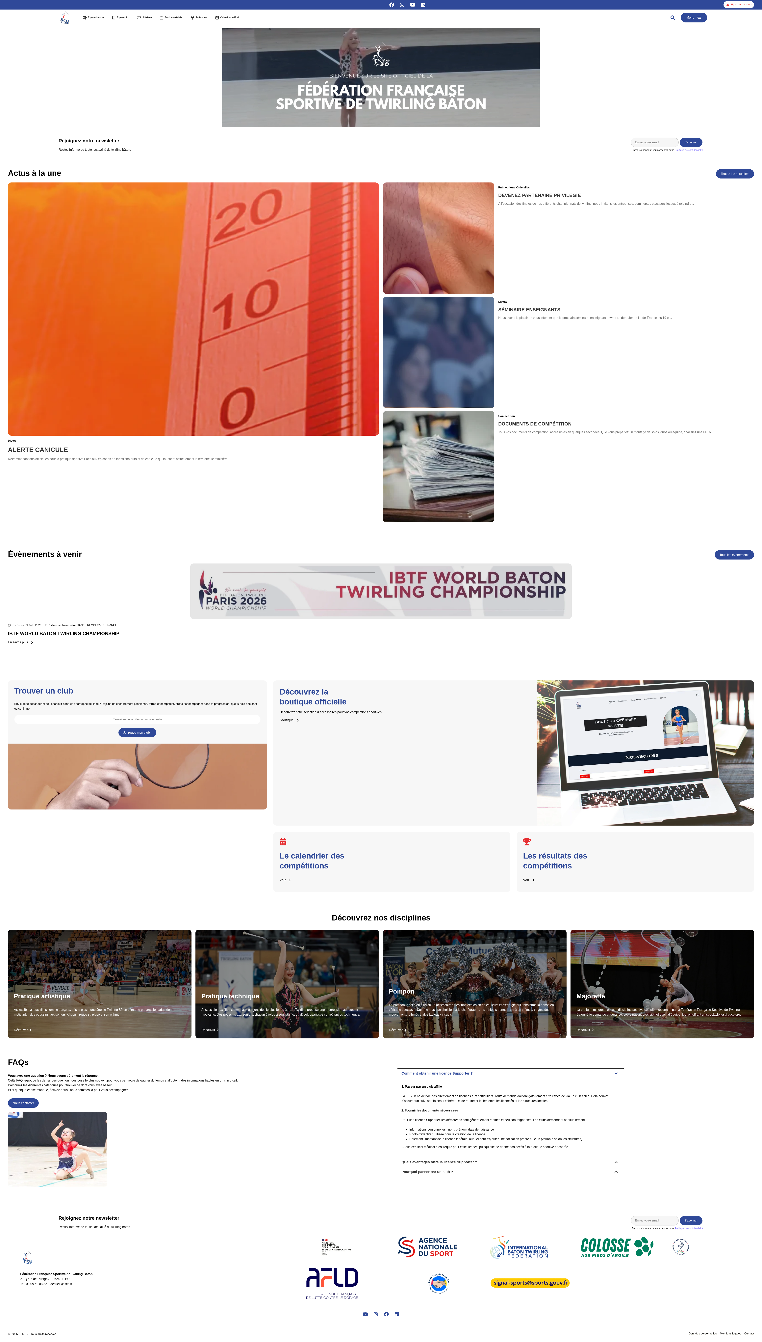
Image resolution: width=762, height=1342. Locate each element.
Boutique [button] (287, 720)
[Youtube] (413, 5)
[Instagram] (402, 5)
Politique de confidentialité (689, 150)
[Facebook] (391, 5)
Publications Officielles (514, 187)
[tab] (510, 1112)
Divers (12, 440)
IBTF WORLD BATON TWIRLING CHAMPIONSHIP (63, 633)
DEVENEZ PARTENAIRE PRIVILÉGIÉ (539, 195)
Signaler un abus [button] (741, 4)
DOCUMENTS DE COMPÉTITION (535, 423)
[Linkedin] (423, 5)
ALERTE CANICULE (38, 449)
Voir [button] (283, 880)
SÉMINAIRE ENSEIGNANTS (529, 309)
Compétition (506, 416)
